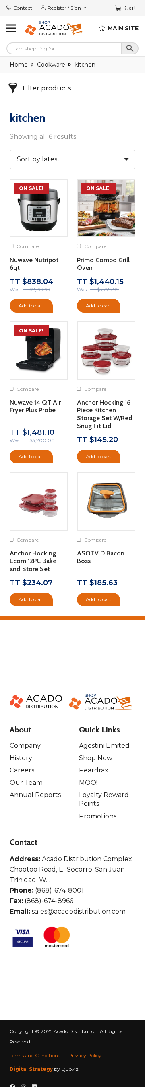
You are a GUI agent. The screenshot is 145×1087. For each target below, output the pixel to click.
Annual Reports (35, 795)
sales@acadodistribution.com (79, 911)
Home (19, 64)
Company (25, 745)
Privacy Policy (85, 1055)
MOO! (88, 783)
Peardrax (93, 770)
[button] (31, 306)
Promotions (97, 816)
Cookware (51, 64)
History (21, 758)
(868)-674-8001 (59, 890)
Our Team (26, 783)
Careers (22, 770)
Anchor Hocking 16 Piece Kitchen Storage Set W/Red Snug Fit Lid (105, 414)
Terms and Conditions (35, 1055)
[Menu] (11, 28)
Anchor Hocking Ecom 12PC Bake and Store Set (33, 560)
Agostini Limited (104, 745)
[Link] (54, 28)
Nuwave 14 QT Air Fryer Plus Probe (35, 406)
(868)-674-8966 (49, 901)
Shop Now (95, 758)
